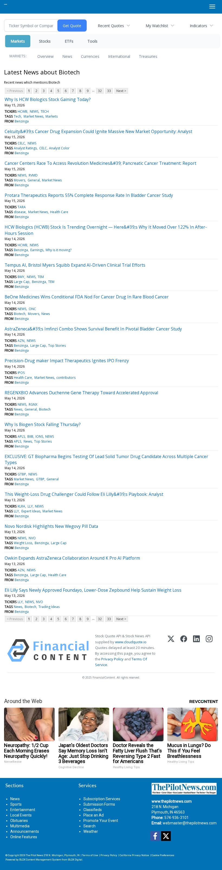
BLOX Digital (75, 859)
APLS (21, 436)
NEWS (34, 111)
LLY (30, 506)
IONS (39, 436)
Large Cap (22, 281)
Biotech (19, 313)
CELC (21, 143)
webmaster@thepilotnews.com (190, 823)
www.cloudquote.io (130, 641)
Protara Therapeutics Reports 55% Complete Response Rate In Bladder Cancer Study (89, 195)
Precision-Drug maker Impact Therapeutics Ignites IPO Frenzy (67, 361)
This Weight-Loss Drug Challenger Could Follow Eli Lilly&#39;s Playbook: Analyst (84, 494)
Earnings (36, 250)
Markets (18, 41)
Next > (121, 91)
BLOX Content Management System (40, 859)
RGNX (33, 404)
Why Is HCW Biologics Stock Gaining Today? (48, 99)
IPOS (21, 372)
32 (100, 91)
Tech (17, 116)
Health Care (59, 212)
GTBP (22, 474)
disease (20, 212)
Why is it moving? (58, 250)
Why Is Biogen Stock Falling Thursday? (43, 424)
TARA (22, 207)
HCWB (22, 111)
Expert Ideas (30, 511)
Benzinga (22, 121)
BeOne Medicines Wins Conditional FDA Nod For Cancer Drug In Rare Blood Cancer (87, 297)
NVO (32, 538)
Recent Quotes (111, 25)
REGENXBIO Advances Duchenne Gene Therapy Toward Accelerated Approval (81, 393)
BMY (21, 277)
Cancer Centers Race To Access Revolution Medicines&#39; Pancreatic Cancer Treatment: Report (100, 163)
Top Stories (57, 345)
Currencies (90, 56)
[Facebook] (183, 650)
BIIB (30, 436)
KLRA (21, 506)
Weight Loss (23, 543)
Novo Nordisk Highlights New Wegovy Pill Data (51, 526)
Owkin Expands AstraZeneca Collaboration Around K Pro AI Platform (72, 558)
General (34, 180)
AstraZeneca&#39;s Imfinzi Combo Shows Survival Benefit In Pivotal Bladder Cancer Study (93, 329)
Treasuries (148, 56)
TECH (45, 111)
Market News (33, 116)
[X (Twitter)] (171, 650)
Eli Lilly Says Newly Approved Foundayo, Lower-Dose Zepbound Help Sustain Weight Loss (93, 590)
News (67, 56)
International (119, 56)
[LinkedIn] (196, 650)
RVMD (33, 175)
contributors (66, 377)
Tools (92, 41)
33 (109, 91)
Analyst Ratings (25, 148)
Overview (45, 56)
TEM (41, 277)
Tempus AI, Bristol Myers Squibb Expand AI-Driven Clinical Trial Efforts (75, 265)
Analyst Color (59, 148)
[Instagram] (209, 650)
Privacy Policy (112, 659)
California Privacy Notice (134, 855)
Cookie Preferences (162, 855)
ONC (32, 309)
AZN (21, 340)
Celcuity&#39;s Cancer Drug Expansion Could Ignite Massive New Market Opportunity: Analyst (98, 131)
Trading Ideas (49, 606)
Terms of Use (90, 855)
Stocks (45, 41)
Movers (19, 180)
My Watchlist (157, 25)
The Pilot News (34, 855)
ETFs (69, 41)
